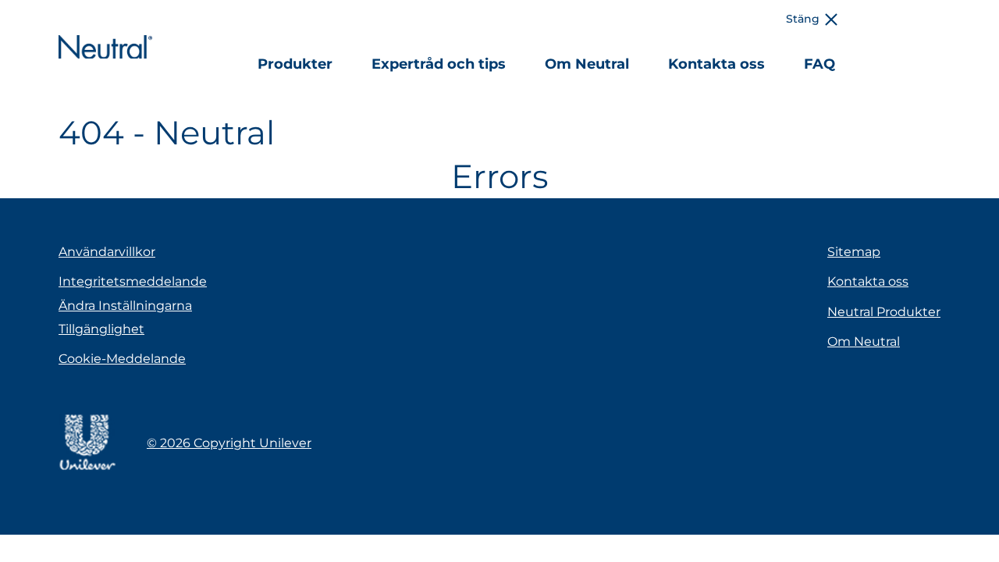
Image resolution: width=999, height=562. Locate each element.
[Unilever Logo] (87, 468)
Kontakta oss (716, 64)
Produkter (295, 64)
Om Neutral (587, 64)
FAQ (819, 64)
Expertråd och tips (439, 64)
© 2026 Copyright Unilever (229, 443)
